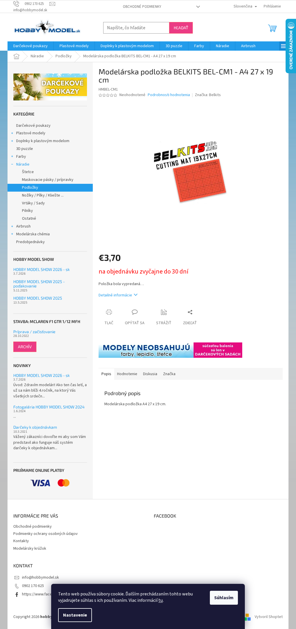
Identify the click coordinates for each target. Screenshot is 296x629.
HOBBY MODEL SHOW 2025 (37, 298)
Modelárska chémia (33, 234)
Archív (25, 346)
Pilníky (27, 211)
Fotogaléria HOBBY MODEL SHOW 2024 (49, 407)
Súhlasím (224, 598)
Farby (21, 156)
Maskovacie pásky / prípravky (47, 180)
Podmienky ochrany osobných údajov (45, 534)
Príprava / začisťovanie (34, 331)
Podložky (30, 187)
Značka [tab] (169, 374)
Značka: (208, 95)
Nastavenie (75, 615)
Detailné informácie (115, 295)
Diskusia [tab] (150, 374)
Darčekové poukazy (33, 126)
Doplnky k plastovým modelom (42, 141)
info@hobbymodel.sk (40, 577)
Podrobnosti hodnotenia (169, 95)
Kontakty (21, 541)
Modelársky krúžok (29, 548)
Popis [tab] (106, 374)
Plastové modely (30, 133)
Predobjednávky (30, 242)
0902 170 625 (33, 586)
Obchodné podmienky (142, 6)
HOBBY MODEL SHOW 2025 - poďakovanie (39, 283)
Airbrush (23, 226)
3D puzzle (24, 149)
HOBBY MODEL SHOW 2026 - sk (41, 269)
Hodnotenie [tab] (127, 374)
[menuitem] (30, 46)
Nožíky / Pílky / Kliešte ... (43, 195)
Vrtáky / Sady (33, 203)
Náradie (22, 164)
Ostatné (29, 218)
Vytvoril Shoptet (269, 617)
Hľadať (181, 27)
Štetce (28, 172)
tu (160, 600)
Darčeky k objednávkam (35, 427)
